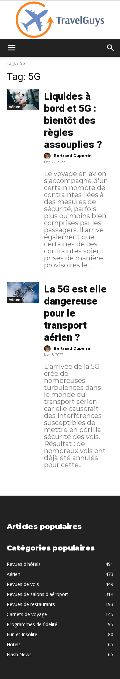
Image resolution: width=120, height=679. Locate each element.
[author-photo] (48, 156)
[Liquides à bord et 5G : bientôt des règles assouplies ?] (23, 99)
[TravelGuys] (60, 20)
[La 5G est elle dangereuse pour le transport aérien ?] (23, 292)
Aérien (14, 107)
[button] (11, 48)
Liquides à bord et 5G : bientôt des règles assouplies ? (73, 120)
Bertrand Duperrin (73, 155)
